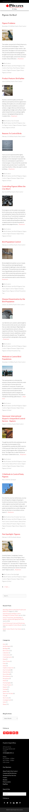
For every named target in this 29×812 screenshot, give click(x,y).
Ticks (4, 695)
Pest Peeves (16, 68)
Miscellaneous (6, 676)
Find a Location (7, 782)
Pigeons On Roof (6, 72)
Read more (21, 58)
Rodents (5, 687)
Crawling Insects (7, 657)
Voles (4, 702)
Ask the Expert (6, 646)
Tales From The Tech (8, 693)
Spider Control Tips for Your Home (12, 629)
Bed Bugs (5, 648)
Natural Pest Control (15, 463)
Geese (4, 665)
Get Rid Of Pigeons (17, 65)
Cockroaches (6, 655)
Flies (4, 663)
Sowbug (5, 689)
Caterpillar (6, 653)
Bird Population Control (11, 242)
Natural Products (11, 523)
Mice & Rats (6, 674)
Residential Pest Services (9, 775)
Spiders (5, 691)
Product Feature (7, 685)
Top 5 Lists (22, 517)
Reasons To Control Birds (12, 133)
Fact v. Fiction (6, 661)
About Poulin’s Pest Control (10, 771)
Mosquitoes (6, 678)
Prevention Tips (16, 350)
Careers (5, 777)
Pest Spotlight (15, 574)
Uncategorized (7, 700)
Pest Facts (10, 68)
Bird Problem (7, 65)
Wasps (4, 704)
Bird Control (7, 63)
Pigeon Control (8, 125)
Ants (4, 644)
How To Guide (15, 120)
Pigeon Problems (8, 23)
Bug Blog (5, 784)
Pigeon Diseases (11, 70)
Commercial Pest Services (10, 773)
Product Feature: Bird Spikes (13, 78)
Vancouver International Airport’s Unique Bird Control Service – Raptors (13, 418)
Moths (4, 680)
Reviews (5, 779)
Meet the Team (6, 672)
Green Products (14, 521)
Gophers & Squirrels (8, 667)
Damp (4, 659)
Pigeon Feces (20, 70)
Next (7, 587)
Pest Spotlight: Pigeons (11, 534)
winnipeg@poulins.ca (8, 753)
